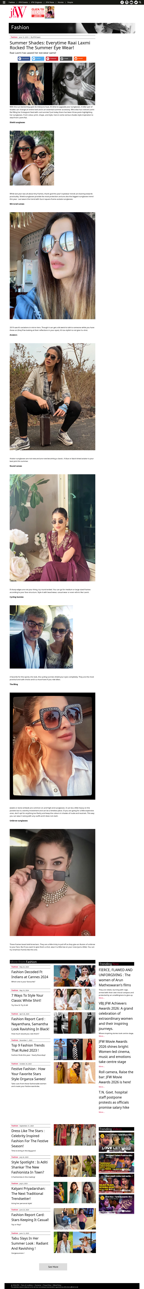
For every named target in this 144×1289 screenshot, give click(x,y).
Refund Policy (57, 1285)
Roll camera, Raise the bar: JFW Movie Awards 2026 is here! (116, 1077)
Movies (61, 2)
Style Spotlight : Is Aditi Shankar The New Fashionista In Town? (29, 1167)
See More (53, 1266)
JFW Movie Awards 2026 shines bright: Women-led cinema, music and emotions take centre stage (115, 1051)
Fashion (12, 2)
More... (102, 998)
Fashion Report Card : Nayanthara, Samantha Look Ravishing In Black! (30, 1024)
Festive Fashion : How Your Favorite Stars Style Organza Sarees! (28, 1073)
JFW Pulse (50, 2)
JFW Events (23, 2)
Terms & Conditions (27, 1285)
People (70, 2)
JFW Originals (36, 2)
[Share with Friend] (66, 59)
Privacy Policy (47, 1285)
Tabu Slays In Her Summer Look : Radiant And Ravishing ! (29, 1243)
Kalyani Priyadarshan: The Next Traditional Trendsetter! (28, 1193)
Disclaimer (38, 1285)
